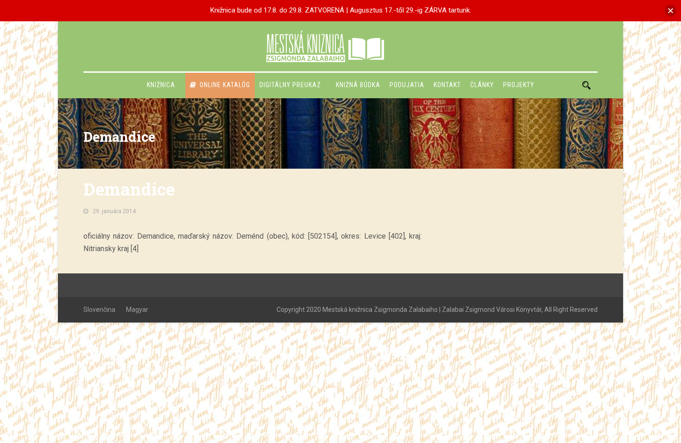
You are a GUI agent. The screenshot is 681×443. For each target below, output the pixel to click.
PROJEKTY (518, 85)
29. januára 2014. (115, 211)
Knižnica (161, 85)
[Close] (670, 10)
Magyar (137, 309)
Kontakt (447, 85)
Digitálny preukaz (290, 85)
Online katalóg (225, 85)
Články (482, 85)
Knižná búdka (358, 85)
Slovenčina (99, 309)
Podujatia (407, 85)
